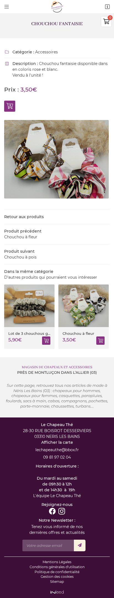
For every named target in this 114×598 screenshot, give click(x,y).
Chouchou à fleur (70, 333)
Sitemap (57, 581)
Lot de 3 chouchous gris (21, 333)
